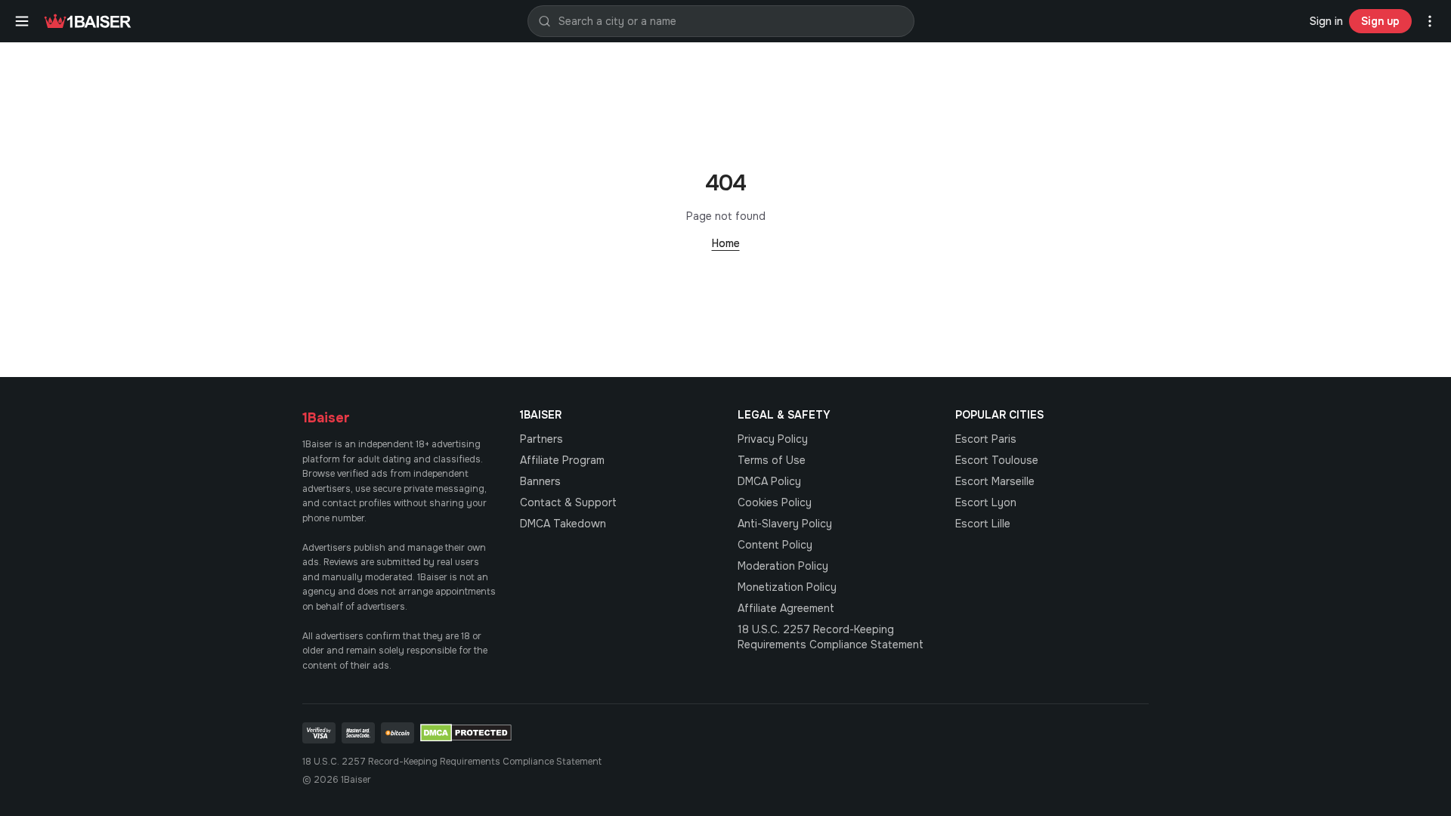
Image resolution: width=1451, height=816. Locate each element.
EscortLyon (985, 502)
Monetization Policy (787, 587)
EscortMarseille (995, 481)
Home (726, 243)
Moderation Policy (783, 566)
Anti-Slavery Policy (785, 523)
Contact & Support (568, 502)
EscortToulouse (996, 460)
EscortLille (982, 523)
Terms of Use (772, 460)
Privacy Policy (773, 439)
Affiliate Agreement (786, 608)
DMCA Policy (769, 481)
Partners (541, 439)
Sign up (1380, 21)
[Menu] (22, 21)
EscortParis (985, 439)
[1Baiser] (87, 21)
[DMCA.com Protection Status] (466, 733)
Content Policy (775, 545)
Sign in (1326, 21)
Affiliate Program (562, 460)
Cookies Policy (775, 502)
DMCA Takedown (563, 523)
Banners (540, 481)
